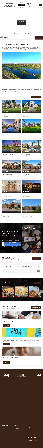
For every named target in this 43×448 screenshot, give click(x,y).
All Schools (36, 258)
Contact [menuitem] (4, 428)
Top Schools (22, 37)
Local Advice (31, 37)
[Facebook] (38, 375)
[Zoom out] (42, 33)
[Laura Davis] (1, 37)
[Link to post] (21, 315)
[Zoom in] (42, 32)
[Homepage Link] (8, 375)
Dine (38, 282)
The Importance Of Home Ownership (10, 357)
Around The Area (27, 37)
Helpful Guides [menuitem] (18, 428)
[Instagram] (40, 375)
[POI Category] (14, 33)
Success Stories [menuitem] (5, 425)
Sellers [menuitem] (16, 425)
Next (41, 291)
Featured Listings (12, 37)
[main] (21, 189)
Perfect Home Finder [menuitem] (32, 437)
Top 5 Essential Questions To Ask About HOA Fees (13, 338)
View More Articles (36, 307)
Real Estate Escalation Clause (8, 321)
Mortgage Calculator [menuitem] (32, 440)
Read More (6, 325)
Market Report (17, 37)
